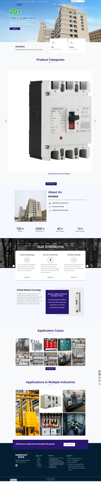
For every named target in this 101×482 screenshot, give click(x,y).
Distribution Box (52, 388)
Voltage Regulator (53, 390)
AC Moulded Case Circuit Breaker (18, 95)
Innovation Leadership (50, 177)
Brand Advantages (27, 177)
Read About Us (54, 137)
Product (59, 4)
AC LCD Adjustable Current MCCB (82, 95)
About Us (75, 4)
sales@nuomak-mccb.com (42, 1)
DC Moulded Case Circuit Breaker (56, 387)
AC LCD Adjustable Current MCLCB (56, 386)
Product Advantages (74, 177)
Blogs (64, 4)
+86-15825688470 (75, 383)
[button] (99, 21)
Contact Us (81, 4)
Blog (38, 384)
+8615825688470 (27, 1)
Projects (69, 4)
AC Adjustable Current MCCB (61, 95)
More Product (51, 106)
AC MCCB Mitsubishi (40, 95)
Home (54, 4)
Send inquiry (50, 291)
